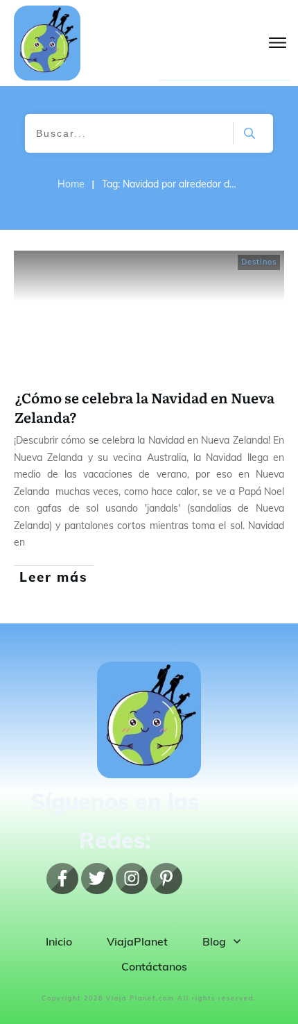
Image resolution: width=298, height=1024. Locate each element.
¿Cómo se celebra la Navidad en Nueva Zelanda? (144, 407)
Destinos (259, 262)
